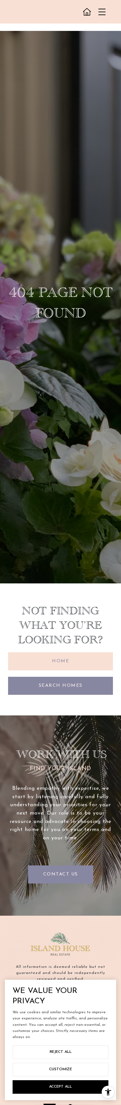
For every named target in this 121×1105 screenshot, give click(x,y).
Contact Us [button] (60, 874)
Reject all (61, 1052)
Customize (60, 1069)
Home (60, 661)
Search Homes (61, 685)
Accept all (60, 1087)
